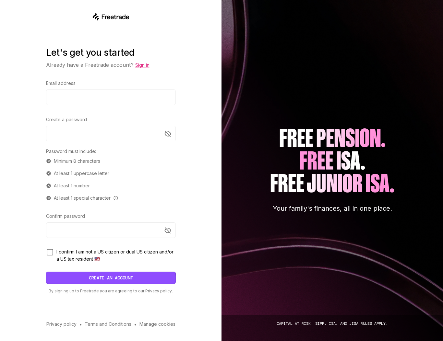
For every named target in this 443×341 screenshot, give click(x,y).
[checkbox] (50, 252)
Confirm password (65, 216)
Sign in (142, 65)
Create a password (66, 119)
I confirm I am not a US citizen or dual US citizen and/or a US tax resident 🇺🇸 (115, 255)
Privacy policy (158, 290)
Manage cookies (157, 324)
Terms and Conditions (108, 324)
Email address (61, 83)
